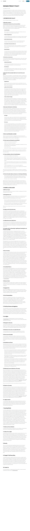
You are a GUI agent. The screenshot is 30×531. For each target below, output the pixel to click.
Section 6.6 (20, 380)
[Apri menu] (1, 1)
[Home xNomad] (4, 1)
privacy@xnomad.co (6, 278)
